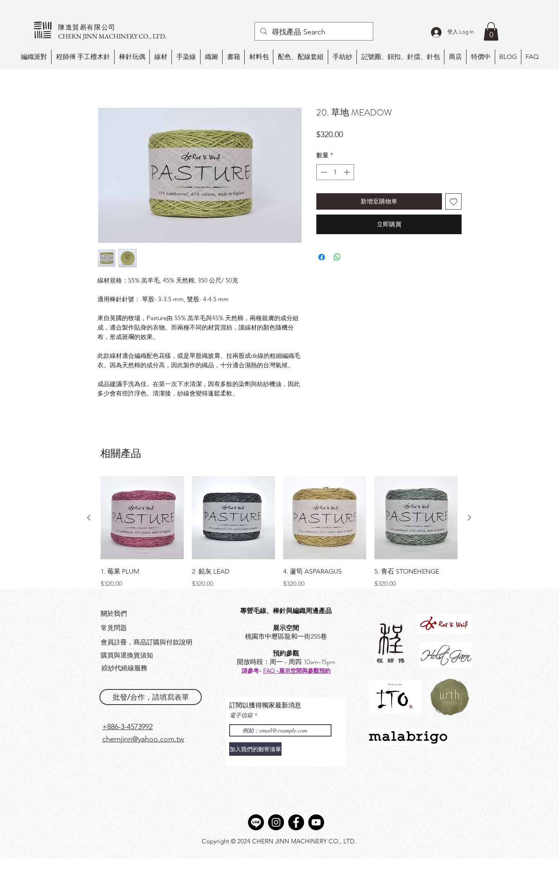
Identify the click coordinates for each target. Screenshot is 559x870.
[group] (279, 532)
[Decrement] (323, 172)
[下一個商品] (469, 517)
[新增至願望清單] (453, 201)
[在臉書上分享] (322, 257)
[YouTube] (316, 822)
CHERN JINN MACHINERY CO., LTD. (112, 36)
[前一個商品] (89, 517)
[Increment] (347, 172)
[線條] (256, 822)
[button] (491, 31)
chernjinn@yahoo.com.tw (143, 738)
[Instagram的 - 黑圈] (276, 822)
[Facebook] (296, 822)
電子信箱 (241, 715)
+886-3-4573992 (127, 726)
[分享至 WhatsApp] (337, 257)
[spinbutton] (335, 172)
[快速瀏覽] (142, 517)
